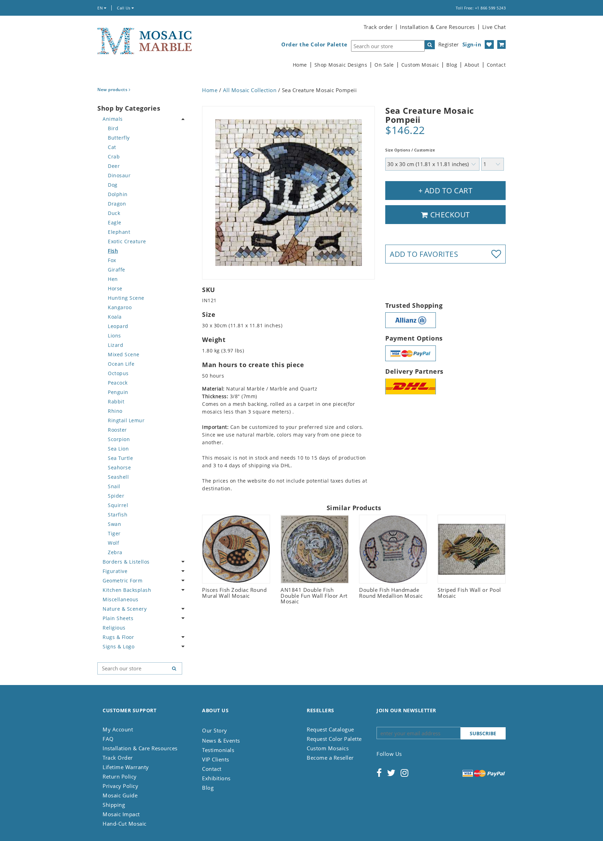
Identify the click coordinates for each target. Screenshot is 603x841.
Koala (115, 316)
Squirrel (118, 505)
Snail (114, 486)
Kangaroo (120, 307)
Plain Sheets (118, 618)
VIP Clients (215, 759)
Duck (114, 213)
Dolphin (118, 194)
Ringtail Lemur (126, 420)
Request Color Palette (334, 738)
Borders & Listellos (126, 561)
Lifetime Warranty (126, 767)
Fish (113, 250)
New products (113, 89)
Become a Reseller (330, 757)
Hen (113, 279)
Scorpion (119, 439)
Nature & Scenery (125, 608)
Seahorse (119, 467)
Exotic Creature (127, 241)
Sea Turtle (120, 458)
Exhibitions (216, 778)
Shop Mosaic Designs (340, 65)
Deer (114, 166)
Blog (451, 65)
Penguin (118, 392)
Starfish (117, 514)
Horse (115, 288)
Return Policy (120, 776)
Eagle (114, 222)
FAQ (108, 738)
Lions (114, 335)
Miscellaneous (121, 599)
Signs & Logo (118, 646)
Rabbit (116, 401)
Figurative (115, 571)
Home (300, 65)
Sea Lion (118, 448)
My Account (118, 729)
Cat (112, 147)
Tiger (114, 533)
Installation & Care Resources (437, 26)
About (471, 65)
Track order (378, 26)
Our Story (214, 730)
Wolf (113, 542)
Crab (114, 156)
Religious (114, 627)
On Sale (384, 65)
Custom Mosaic (420, 65)
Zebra (115, 552)
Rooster (117, 429)
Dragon (117, 203)
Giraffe (116, 269)
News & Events (221, 740)
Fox (112, 260)
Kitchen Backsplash (127, 590)
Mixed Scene (124, 354)
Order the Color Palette (314, 44)
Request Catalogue (330, 729)
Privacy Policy (120, 785)
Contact (496, 65)
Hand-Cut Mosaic (125, 823)
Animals (113, 118)
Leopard (118, 326)
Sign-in (472, 44)
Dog (113, 184)
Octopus (118, 373)
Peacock (118, 382)
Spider (116, 495)
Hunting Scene (126, 297)
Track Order (118, 757)
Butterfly (119, 137)
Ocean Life (121, 363)
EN (100, 7)
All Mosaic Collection (250, 90)
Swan (114, 524)
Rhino (115, 411)
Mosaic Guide (120, 795)
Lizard (115, 345)
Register (448, 44)
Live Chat (494, 26)
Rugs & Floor (118, 637)
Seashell (118, 476)
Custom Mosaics (328, 748)
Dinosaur (119, 175)
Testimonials (218, 749)
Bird (113, 128)
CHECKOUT (449, 214)
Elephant (119, 232)
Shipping (114, 804)
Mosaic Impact (121, 814)
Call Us (124, 7)
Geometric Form (122, 580)
